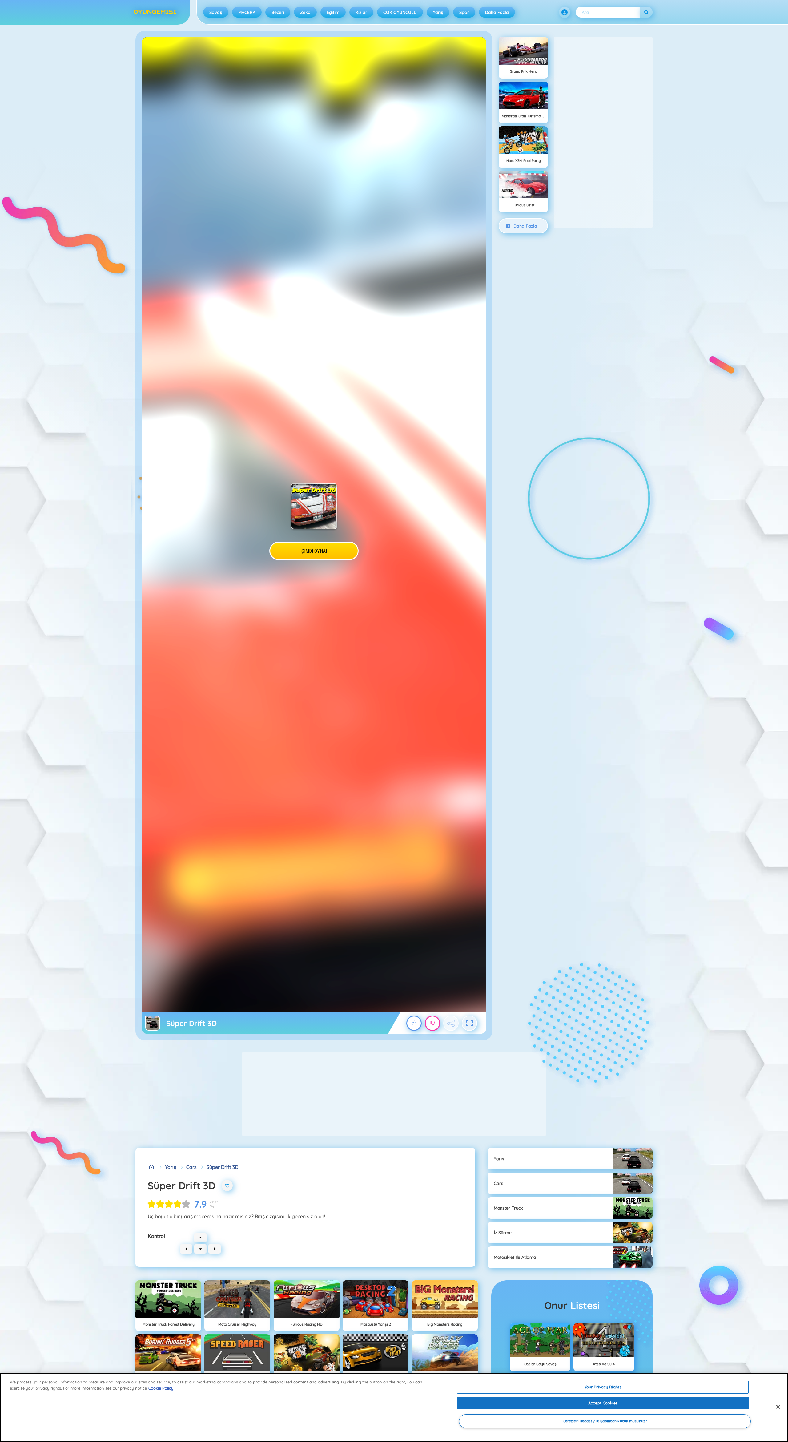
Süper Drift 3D (222, 1167)
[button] (564, 12)
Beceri (277, 12)
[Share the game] (451, 1023)
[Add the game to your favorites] (227, 1185)
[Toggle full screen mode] (469, 1023)
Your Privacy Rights (603, 1386)
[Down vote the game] (432, 1023)
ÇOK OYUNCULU (400, 12)
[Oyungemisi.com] (151, 1167)
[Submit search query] (646, 12)
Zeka (305, 12)
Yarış (438, 12)
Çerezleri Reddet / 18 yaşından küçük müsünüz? (605, 1421)
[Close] (778, 1407)
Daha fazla (497, 12)
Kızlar (361, 12)
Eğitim (333, 12)
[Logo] (155, 12)
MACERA (246, 12)
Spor (464, 12)
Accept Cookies (602, 1402)
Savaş (215, 12)
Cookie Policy (160, 1388)
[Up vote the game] (414, 1023)
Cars (191, 1167)
